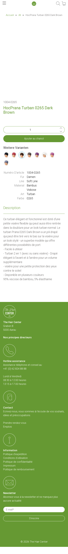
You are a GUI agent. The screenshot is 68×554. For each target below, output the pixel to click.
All (20, 15)
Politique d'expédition (15, 454)
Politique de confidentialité (17, 461)
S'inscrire (34, 518)
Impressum (9, 465)
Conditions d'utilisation (15, 457)
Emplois (7, 426)
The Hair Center (39, 541)
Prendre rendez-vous (14, 422)
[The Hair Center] (34, 3)
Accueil (10, 15)
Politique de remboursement (18, 469)
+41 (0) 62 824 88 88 (14, 368)
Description (11, 208)
